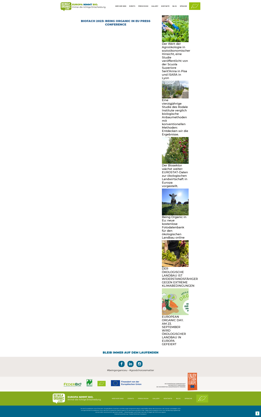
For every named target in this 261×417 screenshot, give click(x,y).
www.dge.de (162, 412)
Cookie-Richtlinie (134, 414)
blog (175, 6)
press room (143, 6)
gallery (154, 6)
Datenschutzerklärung (121, 414)
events (132, 6)
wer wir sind (120, 6)
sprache (183, 6)
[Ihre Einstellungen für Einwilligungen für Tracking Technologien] (257, 413)
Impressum (143, 414)
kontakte (165, 6)
